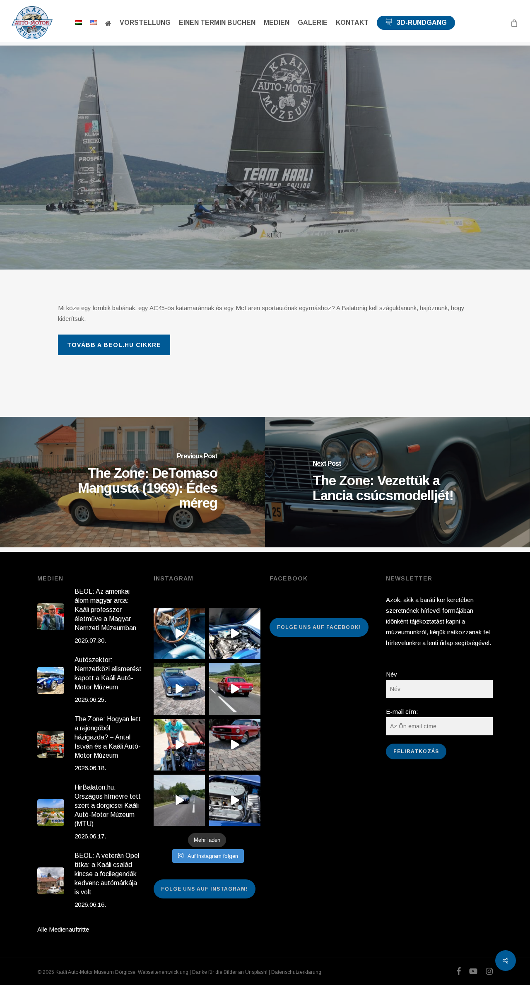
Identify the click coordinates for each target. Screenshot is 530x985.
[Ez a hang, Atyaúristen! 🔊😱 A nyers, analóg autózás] (179, 800)
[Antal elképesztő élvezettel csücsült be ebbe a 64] (234, 689)
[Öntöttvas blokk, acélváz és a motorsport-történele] (234, 800)
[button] (114, 345)
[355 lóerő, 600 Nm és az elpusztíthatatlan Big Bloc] (234, 633)
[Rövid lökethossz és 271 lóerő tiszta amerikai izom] (179, 745)
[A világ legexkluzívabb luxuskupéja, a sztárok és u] (179, 689)
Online (264, 144)
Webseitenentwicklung (163, 972)
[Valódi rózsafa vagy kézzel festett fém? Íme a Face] (179, 633)
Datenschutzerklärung (296, 972)
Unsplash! (256, 972)
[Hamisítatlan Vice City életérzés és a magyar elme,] (234, 745)
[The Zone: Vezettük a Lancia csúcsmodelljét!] (397, 482)
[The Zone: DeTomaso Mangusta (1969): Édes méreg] (132, 482)
